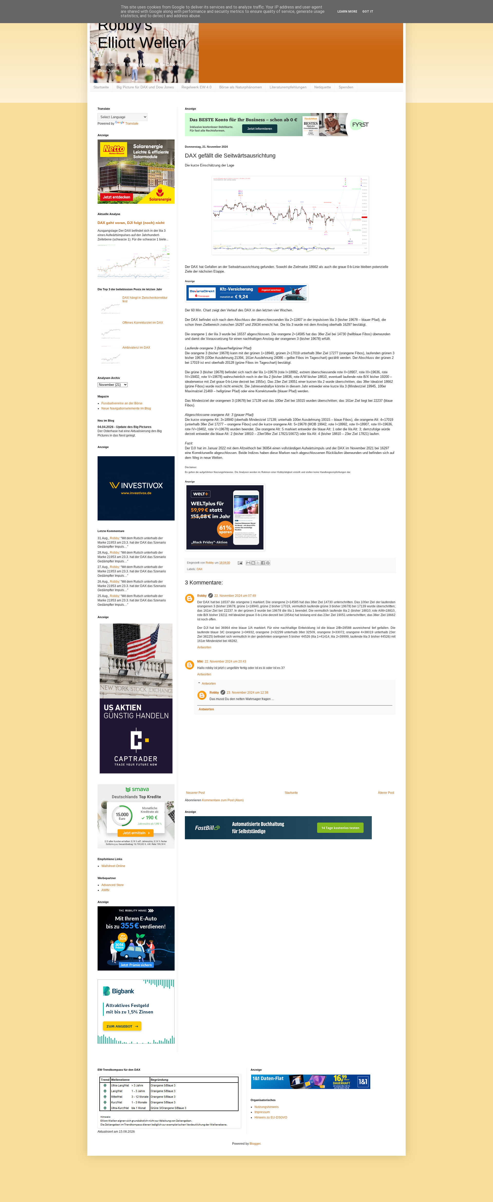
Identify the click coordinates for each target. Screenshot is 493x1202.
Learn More (347, 11)
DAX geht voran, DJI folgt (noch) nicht (131, 223)
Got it (367, 11)
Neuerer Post (195, 793)
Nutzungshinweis (266, 1107)
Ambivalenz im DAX (136, 347)
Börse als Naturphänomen (240, 87)
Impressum (262, 1112)
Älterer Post (386, 793)
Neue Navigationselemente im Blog (126, 408)
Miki (200, 661)
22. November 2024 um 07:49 (235, 596)
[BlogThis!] (253, 562)
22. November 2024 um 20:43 (225, 661)
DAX (199, 569)
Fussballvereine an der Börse (122, 403)
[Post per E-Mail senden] (239, 562)
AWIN (105, 890)
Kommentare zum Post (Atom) (223, 800)
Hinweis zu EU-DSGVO (270, 1117)
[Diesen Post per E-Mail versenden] (248, 562)
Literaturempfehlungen (288, 87)
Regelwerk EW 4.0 (197, 87)
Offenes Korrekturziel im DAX (142, 322)
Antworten (204, 647)
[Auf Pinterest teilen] (267, 562)
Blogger (255, 1143)
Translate (131, 123)
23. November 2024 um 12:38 (247, 692)
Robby (202, 596)
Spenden (346, 87)
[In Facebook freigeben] (263, 562)
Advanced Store (112, 885)
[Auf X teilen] (258, 562)
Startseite (101, 87)
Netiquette (322, 87)
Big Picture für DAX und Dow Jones (145, 87)
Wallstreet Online (113, 866)
